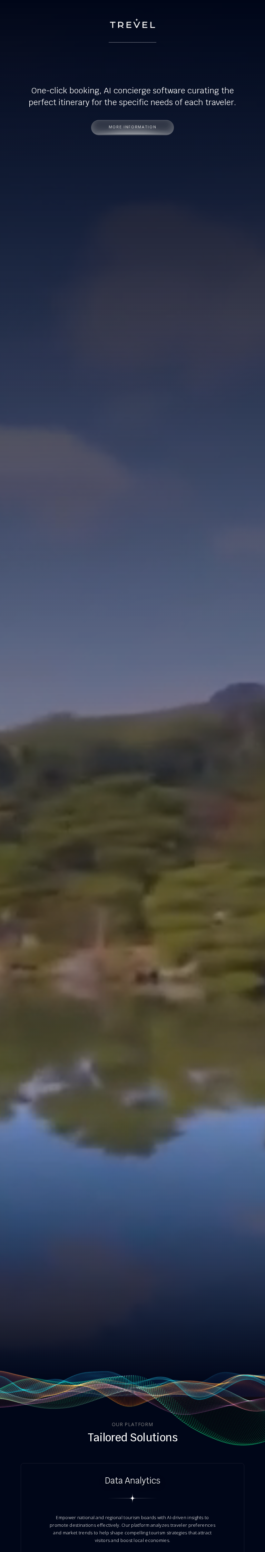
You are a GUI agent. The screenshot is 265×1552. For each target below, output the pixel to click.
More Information (132, 126)
